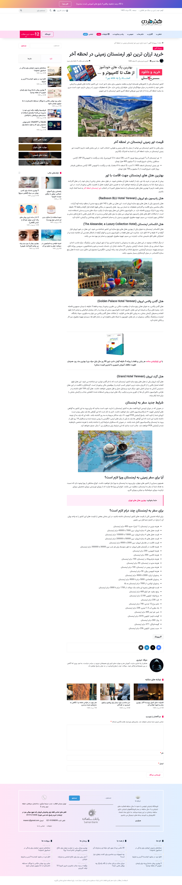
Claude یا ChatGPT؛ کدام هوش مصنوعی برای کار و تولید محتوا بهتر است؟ (34, 125)
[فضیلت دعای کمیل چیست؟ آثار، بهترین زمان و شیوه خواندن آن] (148, 692)
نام (161, 753)
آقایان (151, 34)
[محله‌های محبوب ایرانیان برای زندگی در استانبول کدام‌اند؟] (54, 71)
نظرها (30, 58)
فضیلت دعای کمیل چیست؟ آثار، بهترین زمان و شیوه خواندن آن (149, 703)
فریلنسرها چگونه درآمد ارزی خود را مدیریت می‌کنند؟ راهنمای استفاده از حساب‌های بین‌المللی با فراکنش (33, 113)
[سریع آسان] (115, 80)
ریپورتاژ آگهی (152, 43)
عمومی (131, 34)
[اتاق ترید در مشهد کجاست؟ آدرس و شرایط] (54, 82)
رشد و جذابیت (119, 34)
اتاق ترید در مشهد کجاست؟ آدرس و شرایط (33, 80)
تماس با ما (41, 826)
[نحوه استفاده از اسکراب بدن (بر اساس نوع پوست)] (51, 209)
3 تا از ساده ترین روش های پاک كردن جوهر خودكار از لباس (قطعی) (29, 220)
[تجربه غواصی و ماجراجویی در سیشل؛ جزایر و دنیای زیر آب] (51, 235)
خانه (160, 43)
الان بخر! (65, 4)
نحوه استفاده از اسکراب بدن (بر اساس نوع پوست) (51, 218)
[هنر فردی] (151, 22)
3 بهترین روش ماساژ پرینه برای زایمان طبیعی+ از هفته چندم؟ (33, 91)
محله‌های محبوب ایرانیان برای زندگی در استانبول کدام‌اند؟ (33, 69)
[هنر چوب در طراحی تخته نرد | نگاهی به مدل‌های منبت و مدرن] (82, 692)
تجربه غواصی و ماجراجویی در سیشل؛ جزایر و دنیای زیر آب (51, 244)
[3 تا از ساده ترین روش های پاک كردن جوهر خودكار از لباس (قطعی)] (29, 209)
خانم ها (141, 34)
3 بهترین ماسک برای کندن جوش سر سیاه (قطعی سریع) (29, 192)
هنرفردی (138, 820)
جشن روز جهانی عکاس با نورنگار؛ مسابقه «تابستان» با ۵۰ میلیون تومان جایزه (41, 102)
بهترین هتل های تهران (137, 500)
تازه (51, 58)
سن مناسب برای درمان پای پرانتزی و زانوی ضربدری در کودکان (116, 703)
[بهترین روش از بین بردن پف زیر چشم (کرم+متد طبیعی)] (29, 235)
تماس (88, 34)
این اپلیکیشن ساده (154, 361)
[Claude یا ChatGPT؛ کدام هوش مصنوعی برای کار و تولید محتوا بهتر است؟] (54, 125)
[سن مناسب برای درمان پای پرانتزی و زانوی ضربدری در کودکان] (115, 692)
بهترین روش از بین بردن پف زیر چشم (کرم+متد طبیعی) (29, 244)
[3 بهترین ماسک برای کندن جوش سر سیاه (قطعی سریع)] (29, 182)
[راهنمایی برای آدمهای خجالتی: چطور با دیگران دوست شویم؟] (51, 183)
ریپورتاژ (157, 636)
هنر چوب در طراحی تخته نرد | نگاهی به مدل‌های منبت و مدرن (83, 703)
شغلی (159, 34)
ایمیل (160, 763)
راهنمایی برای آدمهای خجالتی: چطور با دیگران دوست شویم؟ (53, 194)
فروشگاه (47, 34)
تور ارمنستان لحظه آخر (92, 188)
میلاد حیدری (155, 61)
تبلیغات (102, 34)
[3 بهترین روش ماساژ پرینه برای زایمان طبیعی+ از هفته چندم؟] (54, 93)
